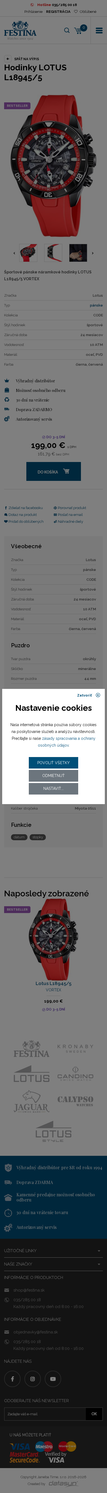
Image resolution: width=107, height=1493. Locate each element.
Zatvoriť (85, 696)
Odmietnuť (53, 775)
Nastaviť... (53, 788)
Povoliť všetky (53, 763)
